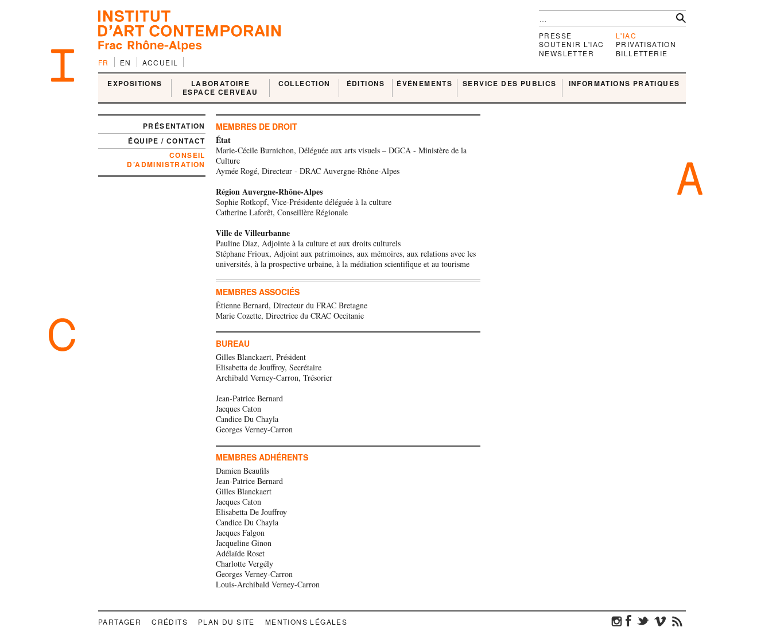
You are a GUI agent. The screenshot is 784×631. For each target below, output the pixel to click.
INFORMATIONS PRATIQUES (624, 83)
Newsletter (566, 53)
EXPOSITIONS (134, 83)
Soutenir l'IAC (571, 44)
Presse (555, 35)
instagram (617, 620)
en (125, 62)
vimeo (660, 620)
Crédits (170, 621)
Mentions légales (306, 621)
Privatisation (646, 44)
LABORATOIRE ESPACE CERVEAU (220, 88)
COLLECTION (304, 83)
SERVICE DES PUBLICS (510, 83)
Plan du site (226, 621)
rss (677, 620)
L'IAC (626, 35)
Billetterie (641, 53)
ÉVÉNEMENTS (424, 83)
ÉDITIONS (366, 83)
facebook (628, 620)
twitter (642, 620)
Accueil (160, 62)
